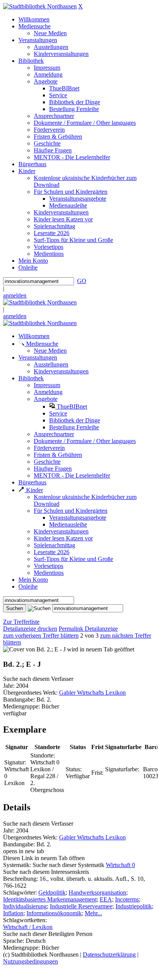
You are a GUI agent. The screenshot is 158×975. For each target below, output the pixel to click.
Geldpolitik (52, 892)
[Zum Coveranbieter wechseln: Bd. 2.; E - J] (34, 649)
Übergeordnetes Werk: (31, 692)
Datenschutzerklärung (109, 954)
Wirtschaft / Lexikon (28, 927)
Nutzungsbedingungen (30, 961)
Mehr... (93, 913)
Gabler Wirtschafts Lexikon (92, 692)
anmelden (14, 295)
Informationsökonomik (54, 913)
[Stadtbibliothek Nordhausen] (40, 6)
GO (81, 281)
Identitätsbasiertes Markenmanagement (50, 899)
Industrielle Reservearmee (81, 906)
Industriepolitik (133, 906)
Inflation (13, 913)
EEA (106, 899)
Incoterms (127, 899)
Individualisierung (25, 906)
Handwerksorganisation (97, 892)
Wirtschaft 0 (120, 865)
